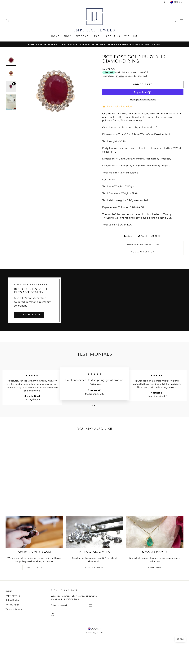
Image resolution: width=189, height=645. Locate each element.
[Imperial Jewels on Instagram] (52, 614)
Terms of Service (14, 609)
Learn (97, 36)
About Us (113, 36)
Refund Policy (12, 600)
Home (55, 36)
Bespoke (82, 36)
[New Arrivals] (154, 532)
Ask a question (143, 252)
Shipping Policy (13, 595)
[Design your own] (34, 532)
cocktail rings (29, 314)
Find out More (34, 568)
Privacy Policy (12, 604)
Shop (67, 36)
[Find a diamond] (94, 532)
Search (9, 591)
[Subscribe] (90, 605)
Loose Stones (94, 568)
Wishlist (131, 36)
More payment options (143, 99)
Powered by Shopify (94, 633)
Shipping (120, 76)
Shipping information (142, 244)
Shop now (154, 568)
